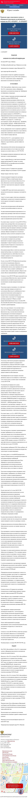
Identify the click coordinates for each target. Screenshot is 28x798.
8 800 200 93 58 (11, 741)
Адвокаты (8, 5)
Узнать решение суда (14, 6)
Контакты (21, 5)
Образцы (15, 5)
